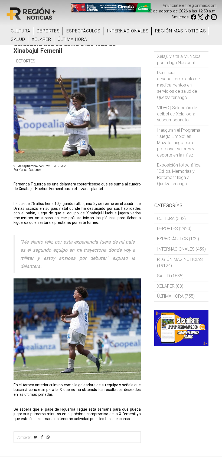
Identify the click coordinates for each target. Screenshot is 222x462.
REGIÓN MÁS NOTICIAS (180, 31)
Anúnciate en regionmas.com (190, 5)
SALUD (18, 39)
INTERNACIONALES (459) (181, 249)
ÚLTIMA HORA (72, 39)
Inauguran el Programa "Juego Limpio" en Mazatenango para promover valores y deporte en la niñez (178, 142)
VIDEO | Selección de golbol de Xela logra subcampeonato (177, 114)
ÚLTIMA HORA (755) (176, 296)
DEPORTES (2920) (174, 228)
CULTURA (20, 31)
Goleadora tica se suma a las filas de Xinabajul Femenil (65, 47)
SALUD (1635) (170, 275)
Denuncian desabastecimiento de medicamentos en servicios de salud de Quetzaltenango (178, 85)
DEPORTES (48, 31)
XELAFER (41, 39)
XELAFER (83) (170, 286)
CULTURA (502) (171, 218)
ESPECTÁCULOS (83, 31)
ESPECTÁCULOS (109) (178, 238)
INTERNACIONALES (128, 31)
